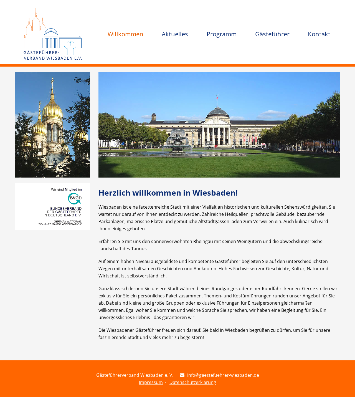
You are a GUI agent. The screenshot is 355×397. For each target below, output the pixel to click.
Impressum (151, 382)
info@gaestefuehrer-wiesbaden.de (223, 375)
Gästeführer (272, 34)
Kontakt (319, 34)
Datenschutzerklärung (192, 382)
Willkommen (125, 34)
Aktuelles (175, 34)
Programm (222, 34)
